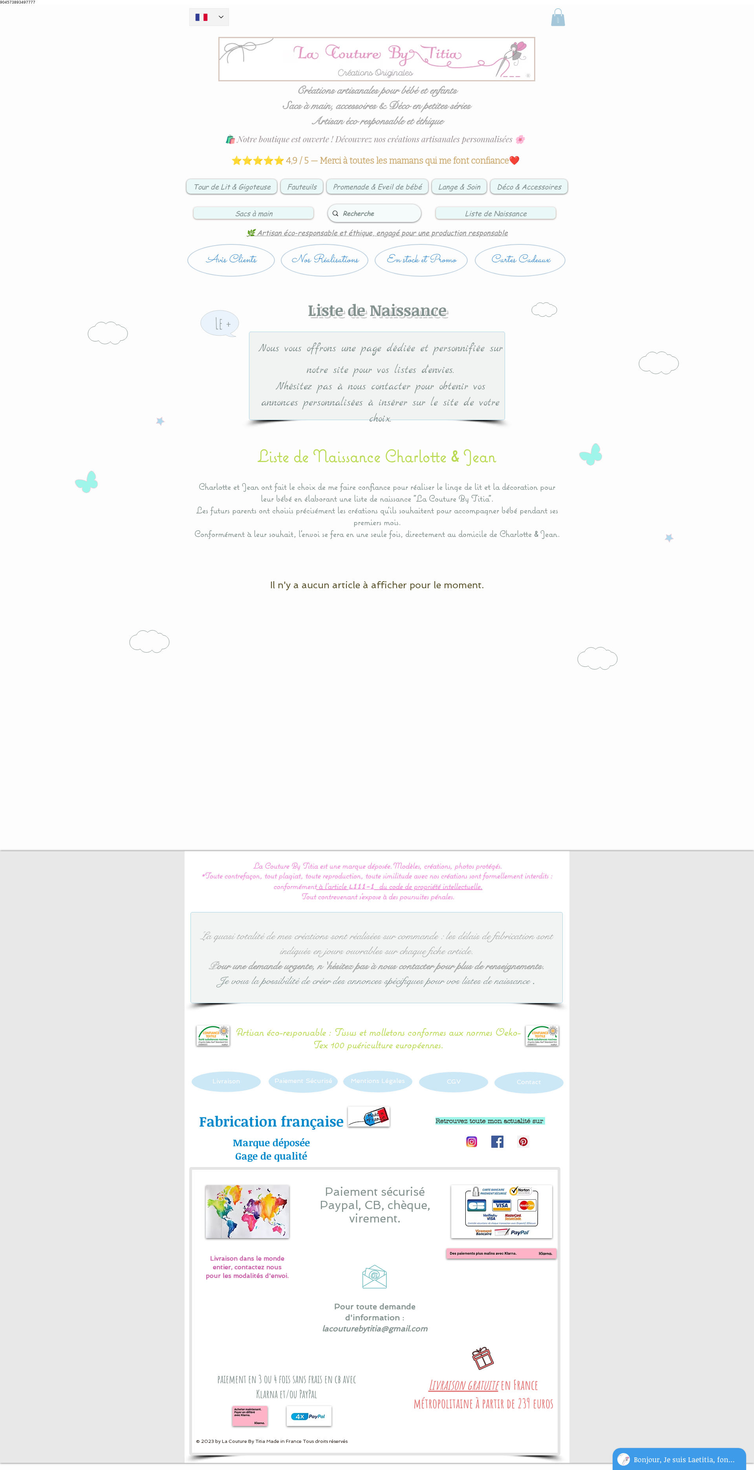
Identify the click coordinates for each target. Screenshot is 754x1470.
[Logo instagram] (471, 1142)
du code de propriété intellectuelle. (431, 886)
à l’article (332, 886)
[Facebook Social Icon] (497, 1142)
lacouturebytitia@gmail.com (375, 1328)
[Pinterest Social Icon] (523, 1142)
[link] (558, 17)
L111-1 (361, 887)
